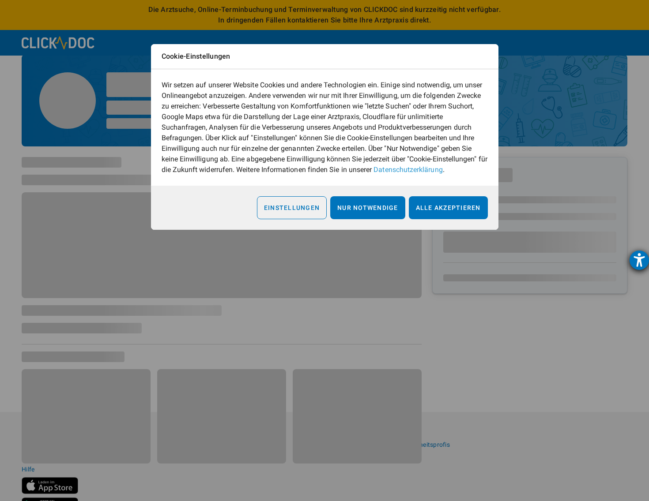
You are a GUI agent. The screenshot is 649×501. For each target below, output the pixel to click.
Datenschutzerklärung (408, 169)
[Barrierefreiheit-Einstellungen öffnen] (639, 260)
